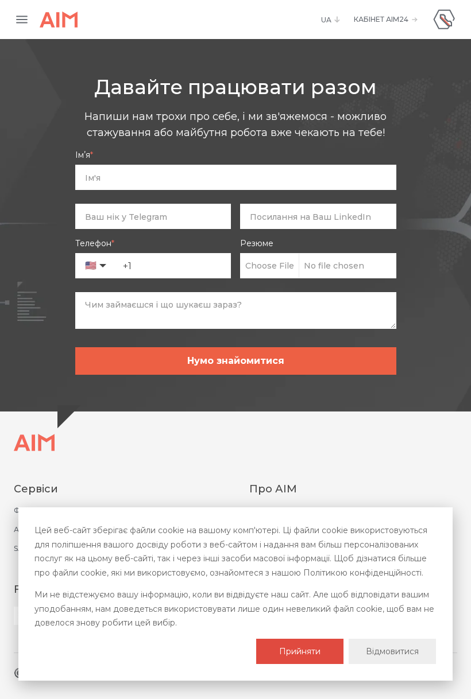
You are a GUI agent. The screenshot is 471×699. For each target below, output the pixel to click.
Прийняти (300, 651)
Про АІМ (273, 489)
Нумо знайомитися (235, 360)
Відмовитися (392, 651)
